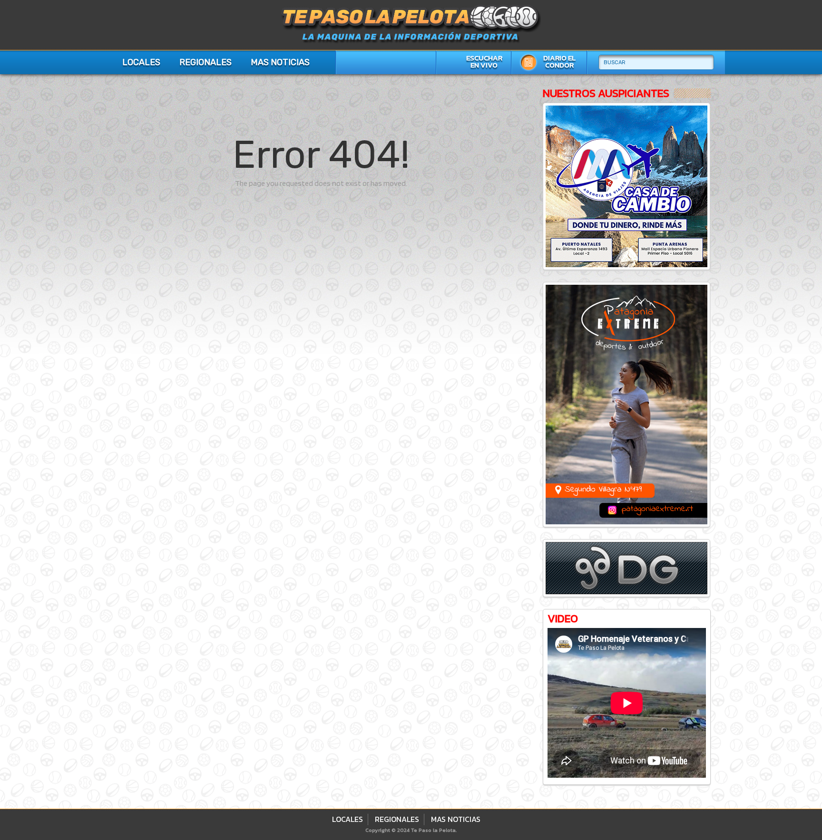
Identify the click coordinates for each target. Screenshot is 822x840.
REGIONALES (205, 62)
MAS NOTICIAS (280, 62)
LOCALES (141, 62)
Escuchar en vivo (484, 61)
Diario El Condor (559, 61)
